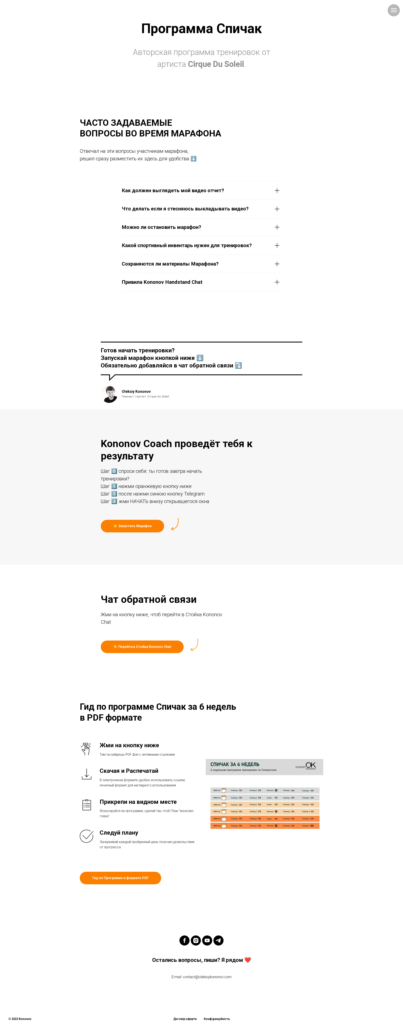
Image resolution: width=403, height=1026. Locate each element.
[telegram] (218, 940)
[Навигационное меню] (394, 10)
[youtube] (207, 940)
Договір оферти (185, 1019)
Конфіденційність (217, 1019)
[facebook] (184, 940)
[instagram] (196, 940)
